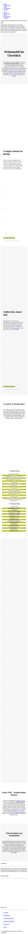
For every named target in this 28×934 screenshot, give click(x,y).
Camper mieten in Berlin (15, 71)
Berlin (18, 800)
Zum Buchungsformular (9, 238)
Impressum (6, 924)
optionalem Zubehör (19, 812)
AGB (5, 927)
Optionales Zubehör (9, 918)
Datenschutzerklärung (9, 921)
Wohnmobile (7, 915)
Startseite (6, 912)
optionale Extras (16, 328)
